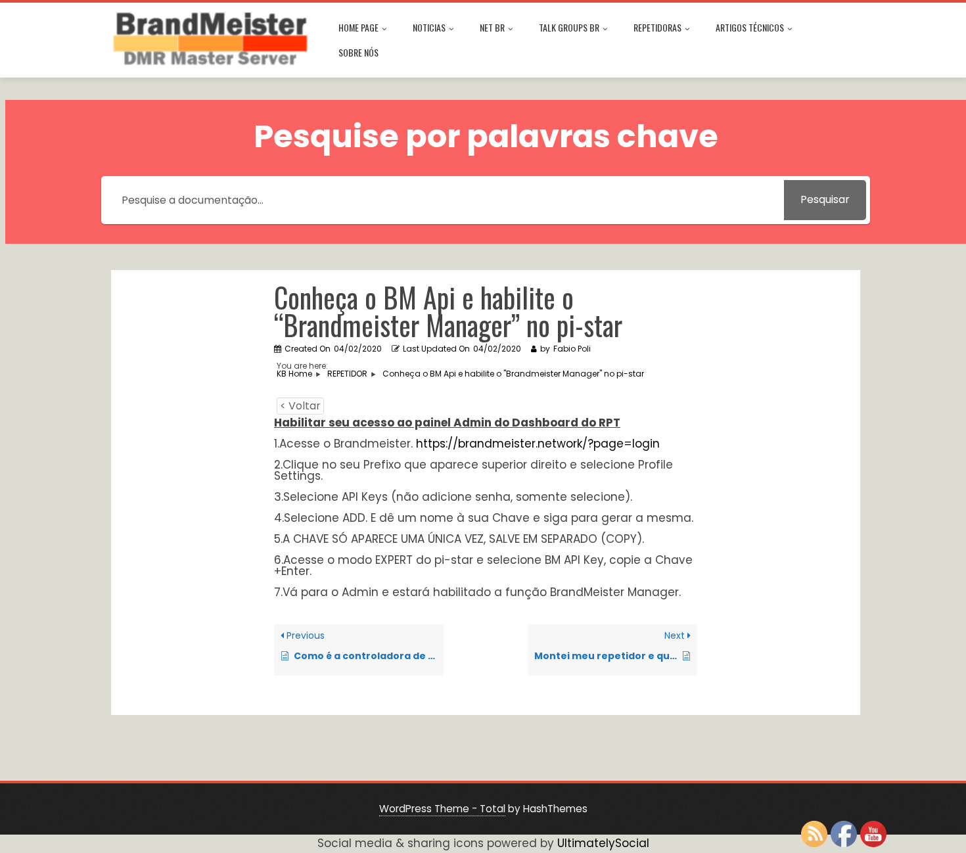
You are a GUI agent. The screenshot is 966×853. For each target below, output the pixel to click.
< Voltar (300, 405)
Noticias (429, 27)
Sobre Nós (358, 52)
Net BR (492, 27)
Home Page (358, 27)
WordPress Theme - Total (442, 809)
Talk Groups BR (569, 27)
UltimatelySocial (603, 843)
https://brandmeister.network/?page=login (538, 443)
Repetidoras (657, 27)
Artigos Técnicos (750, 27)
